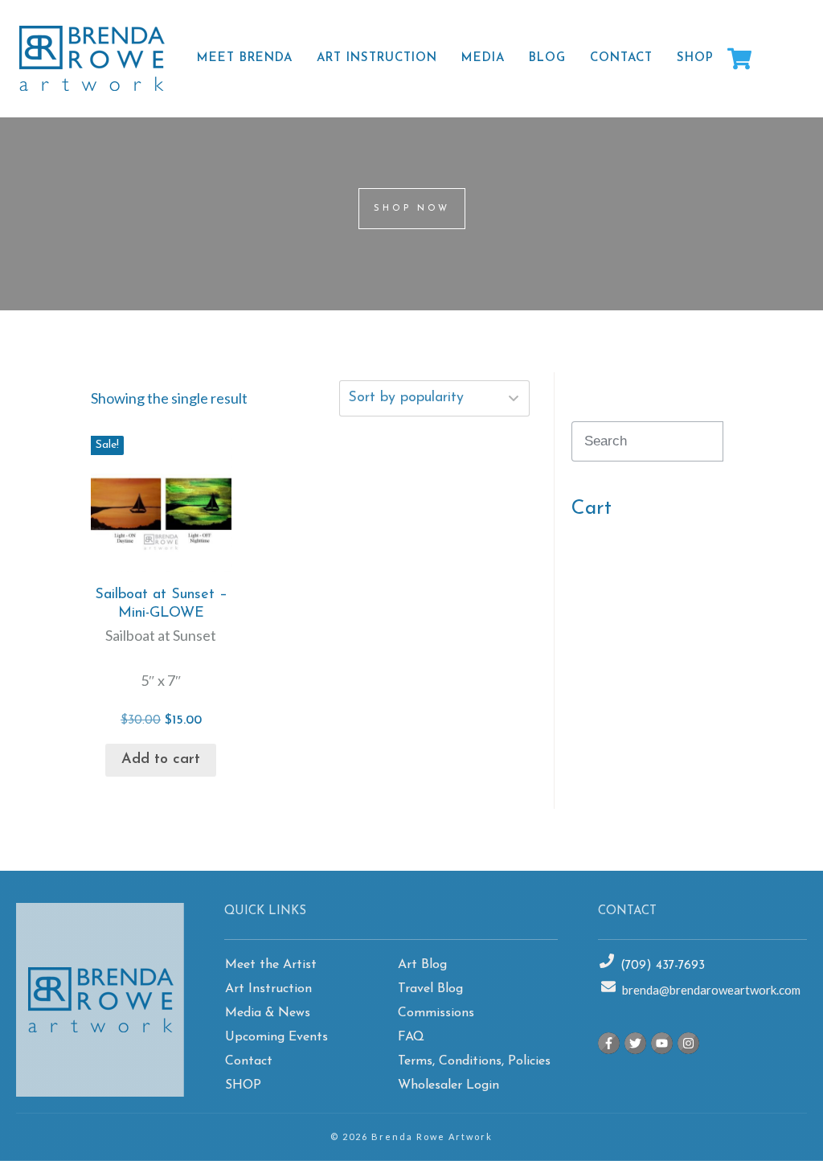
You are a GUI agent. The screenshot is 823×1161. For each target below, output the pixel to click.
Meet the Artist (271, 964)
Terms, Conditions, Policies (474, 1061)
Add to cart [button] (160, 760)
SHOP (243, 1085)
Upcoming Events (276, 1037)
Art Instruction (268, 989)
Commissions (436, 1013)
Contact (248, 1061)
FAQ (411, 1037)
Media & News (267, 1013)
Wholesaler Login (448, 1085)
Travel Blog (430, 989)
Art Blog (422, 964)
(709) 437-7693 (662, 966)
